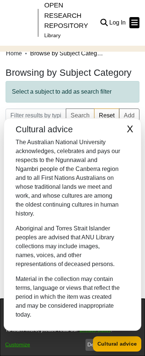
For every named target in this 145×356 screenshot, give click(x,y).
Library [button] (52, 35)
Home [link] (14, 53)
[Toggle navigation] (134, 22)
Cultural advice (117, 344)
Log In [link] (117, 22)
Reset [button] (107, 115)
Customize (17, 344)
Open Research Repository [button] (66, 15)
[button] (104, 22)
